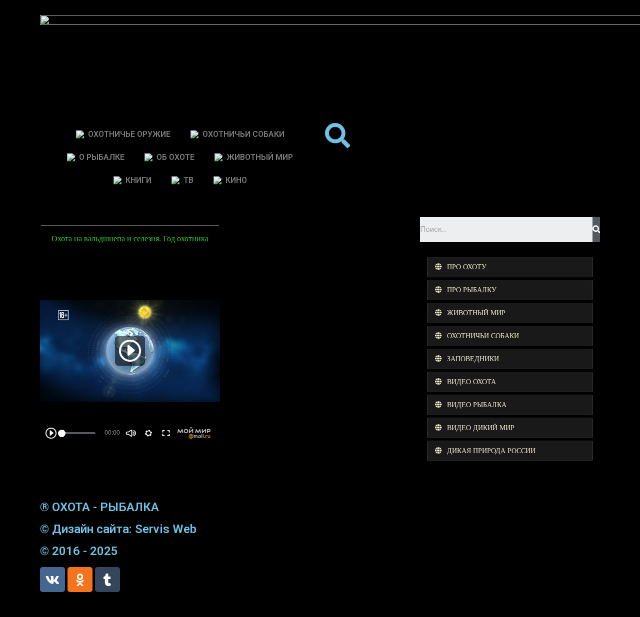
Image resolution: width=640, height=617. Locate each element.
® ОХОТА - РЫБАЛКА (99, 507)
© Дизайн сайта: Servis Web (118, 529)
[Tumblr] (107, 579)
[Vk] (52, 579)
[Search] (596, 229)
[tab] (510, 267)
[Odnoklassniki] (80, 579)
